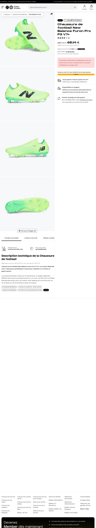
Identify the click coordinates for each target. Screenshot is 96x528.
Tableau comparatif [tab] (50, 238)
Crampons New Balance (19, 14)
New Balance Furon (35, 14)
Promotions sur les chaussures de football (30, 290)
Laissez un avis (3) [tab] (30, 238)
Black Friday (84, 509)
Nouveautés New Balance (9, 286)
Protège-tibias (85, 500)
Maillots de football (70, 512)
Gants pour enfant (39, 502)
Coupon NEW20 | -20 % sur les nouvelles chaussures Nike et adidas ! (66, 1)
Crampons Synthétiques (9, 290)
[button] (75, 90)
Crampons (7, 14)
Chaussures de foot (8, 496)
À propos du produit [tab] (11, 238)
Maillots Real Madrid (56, 500)
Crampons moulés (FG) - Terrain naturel (30, 286)
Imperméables (85, 496)
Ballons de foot (22, 512)
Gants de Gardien (55, 496)
